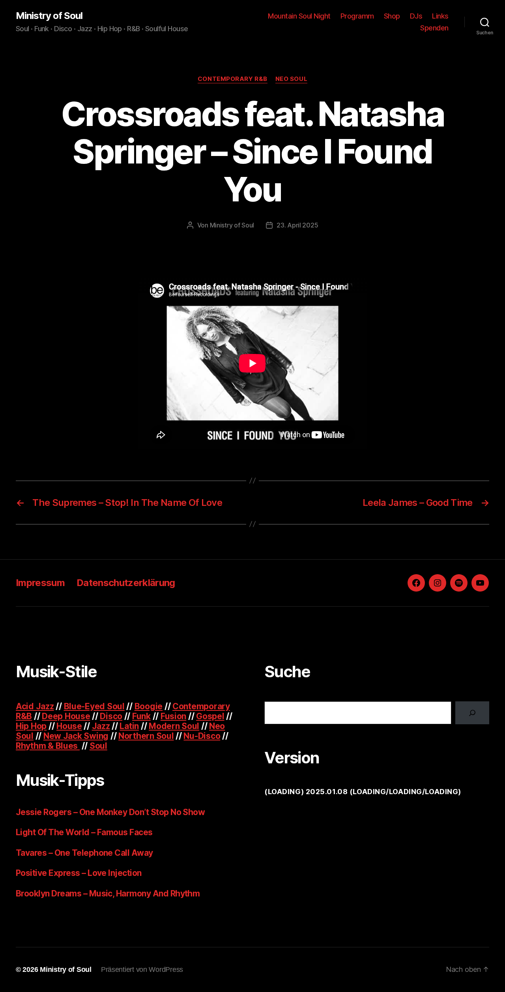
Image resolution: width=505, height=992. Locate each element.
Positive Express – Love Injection (79, 873)
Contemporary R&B (232, 79)
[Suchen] (472, 712)
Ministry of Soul (49, 16)
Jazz (101, 726)
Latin (129, 726)
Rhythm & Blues (48, 746)
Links (440, 16)
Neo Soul (291, 79)
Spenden (434, 28)
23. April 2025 (297, 225)
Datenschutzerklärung (126, 582)
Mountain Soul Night (299, 16)
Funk (141, 716)
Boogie (149, 706)
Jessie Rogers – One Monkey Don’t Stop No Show (110, 812)
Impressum (40, 582)
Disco (111, 716)
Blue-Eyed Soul (94, 706)
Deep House (66, 716)
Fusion (173, 716)
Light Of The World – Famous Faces (84, 832)
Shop (392, 16)
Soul (98, 746)
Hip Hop (31, 726)
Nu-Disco (201, 736)
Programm (357, 16)
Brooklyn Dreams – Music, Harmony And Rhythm (108, 893)
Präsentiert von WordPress (142, 969)
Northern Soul (146, 736)
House (69, 726)
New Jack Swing (75, 736)
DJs (416, 16)
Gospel (210, 716)
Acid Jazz (35, 706)
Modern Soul (174, 726)
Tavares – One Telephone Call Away (84, 853)
